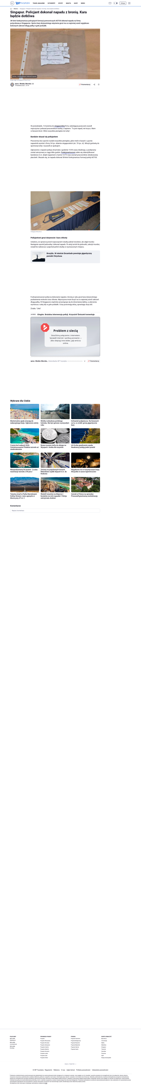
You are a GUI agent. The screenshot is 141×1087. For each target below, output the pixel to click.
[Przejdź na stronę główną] (12, 4)
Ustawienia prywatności (99, 1070)
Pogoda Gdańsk (44, 1049)
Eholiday (12, 1048)
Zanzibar (103, 1051)
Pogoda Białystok (75, 1045)
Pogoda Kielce (44, 1057)
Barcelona (104, 1038)
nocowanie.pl (13, 1044)
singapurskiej (59, 126)
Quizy (76, 3)
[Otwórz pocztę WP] (110, 3)
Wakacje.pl (13, 1040)
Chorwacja (104, 1040)
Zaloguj (123, 3)
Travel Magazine (39, 3)
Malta (102, 1043)
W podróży (51, 3)
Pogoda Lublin (44, 1053)
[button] (115, 3)
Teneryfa (103, 1049)
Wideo (83, 3)
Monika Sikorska (25, 84)
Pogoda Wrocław (44, 1043)
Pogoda (42, 1038)
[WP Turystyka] (24, 3)
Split (102, 1055)
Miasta (68, 3)
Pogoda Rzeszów (75, 1043)
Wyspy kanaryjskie (106, 1057)
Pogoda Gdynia (75, 1047)
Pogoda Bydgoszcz (76, 1040)
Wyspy (60, 3)
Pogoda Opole (74, 1049)
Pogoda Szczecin (44, 1051)
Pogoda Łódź (43, 1055)
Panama (103, 1053)
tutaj (46, 1083)
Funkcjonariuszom (68, 152)
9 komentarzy (85, 84)
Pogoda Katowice (75, 1038)
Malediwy (103, 1045)
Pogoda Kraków (44, 1047)
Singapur (103, 1047)
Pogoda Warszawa (45, 1040)
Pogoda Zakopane (45, 1045)
